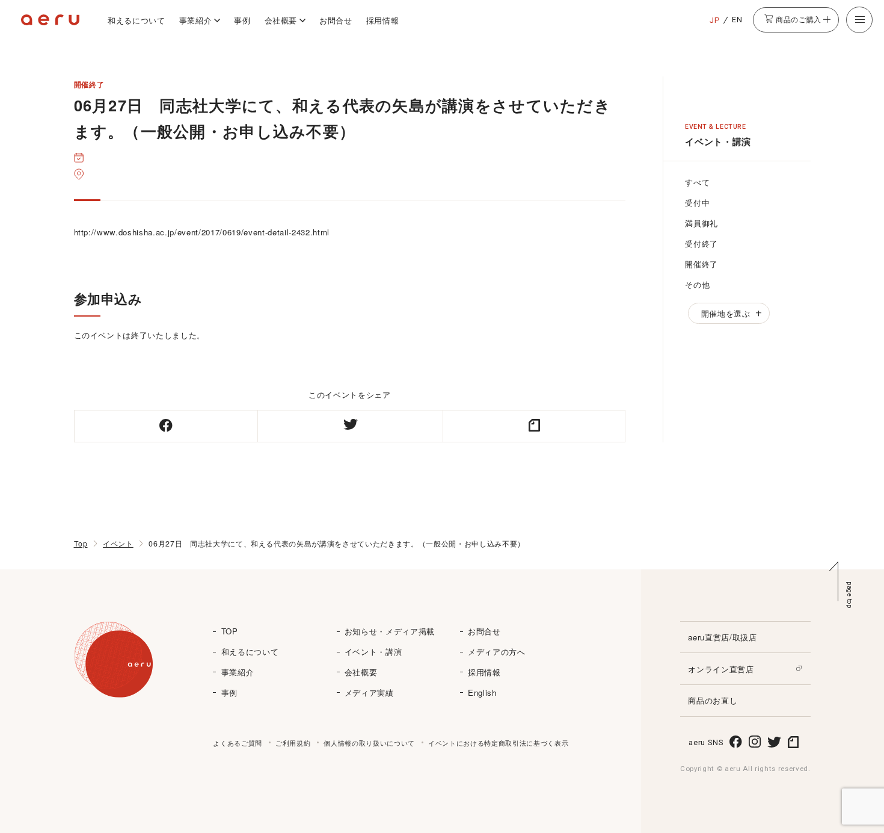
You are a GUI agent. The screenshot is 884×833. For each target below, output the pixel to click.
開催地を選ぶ (725, 313)
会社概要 (281, 20)
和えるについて (136, 20)
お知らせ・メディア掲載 (390, 631)
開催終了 (701, 264)
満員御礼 (701, 223)
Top (81, 543)
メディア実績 (369, 692)
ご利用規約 (292, 743)
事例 (242, 20)
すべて (697, 182)
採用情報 (382, 20)
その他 (697, 284)
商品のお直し (712, 700)
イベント (118, 543)
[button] (859, 20)
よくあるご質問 (237, 743)
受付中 (697, 202)
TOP (229, 631)
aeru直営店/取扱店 (722, 637)
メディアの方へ (497, 651)
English (482, 692)
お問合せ (335, 20)
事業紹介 (195, 20)
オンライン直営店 (721, 669)
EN (737, 19)
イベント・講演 (373, 651)
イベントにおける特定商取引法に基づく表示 (498, 743)
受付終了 (701, 243)
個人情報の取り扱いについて (369, 743)
